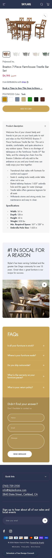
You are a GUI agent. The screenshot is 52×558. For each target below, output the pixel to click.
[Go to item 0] (6, 54)
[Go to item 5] (46, 54)
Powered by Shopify (37, 542)
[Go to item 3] (26, 54)
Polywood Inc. (9, 61)
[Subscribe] (44, 520)
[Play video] (26, 299)
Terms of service (35, 547)
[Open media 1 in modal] (44, 15)
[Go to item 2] (16, 54)
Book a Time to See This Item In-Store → (22, 88)
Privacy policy (25, 547)
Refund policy (16, 547)
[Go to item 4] (36, 54)
